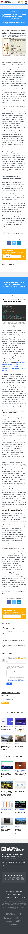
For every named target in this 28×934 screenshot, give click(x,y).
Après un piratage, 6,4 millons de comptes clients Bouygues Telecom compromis (6, 746)
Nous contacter (10, 891)
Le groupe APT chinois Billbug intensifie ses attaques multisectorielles (12, 627)
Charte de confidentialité (14, 894)
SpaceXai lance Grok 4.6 (6, 811)
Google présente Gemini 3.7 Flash (19, 792)
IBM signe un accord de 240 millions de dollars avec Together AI (6, 830)
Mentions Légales (14, 892)
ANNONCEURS (19, 891)
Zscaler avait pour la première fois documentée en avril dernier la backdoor (14, 368)
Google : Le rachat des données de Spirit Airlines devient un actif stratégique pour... (7, 794)
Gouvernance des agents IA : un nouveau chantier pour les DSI (6, 774)
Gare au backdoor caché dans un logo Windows (13, 637)
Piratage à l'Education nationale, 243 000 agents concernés (20, 745)
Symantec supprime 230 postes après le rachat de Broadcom (13, 646)
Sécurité (4, 279)
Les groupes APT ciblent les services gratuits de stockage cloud (14, 632)
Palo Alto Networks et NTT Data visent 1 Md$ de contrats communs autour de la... (20, 774)
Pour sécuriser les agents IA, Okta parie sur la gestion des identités (20, 728)
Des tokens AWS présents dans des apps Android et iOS (14, 641)
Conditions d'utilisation (20, 680)
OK (23, 256)
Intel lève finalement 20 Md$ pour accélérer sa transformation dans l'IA (20, 830)
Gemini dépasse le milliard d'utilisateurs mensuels (20, 812)
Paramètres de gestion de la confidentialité (14, 897)
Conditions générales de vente (14, 896)
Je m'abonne (5, 702)
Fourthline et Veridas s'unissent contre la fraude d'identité (7, 728)
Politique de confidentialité (11, 680)
